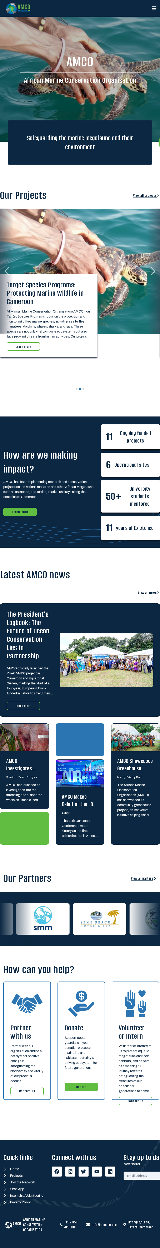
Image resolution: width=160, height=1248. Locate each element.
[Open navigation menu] (154, 8)
